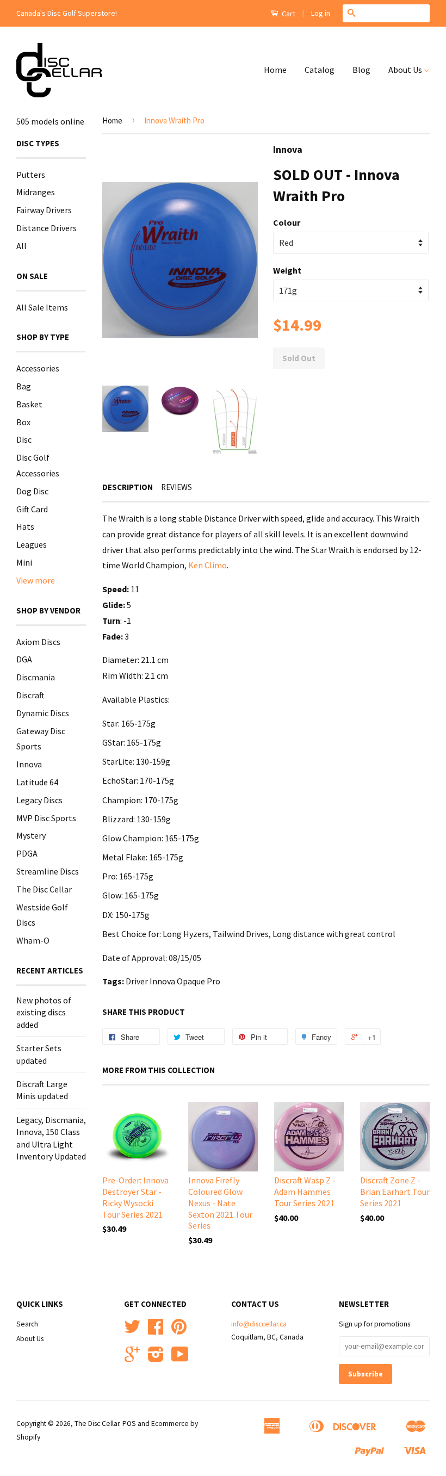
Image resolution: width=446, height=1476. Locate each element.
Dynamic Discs (42, 713)
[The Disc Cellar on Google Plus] (132, 1358)
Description (127, 487)
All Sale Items (42, 307)
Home (275, 69)
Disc (24, 439)
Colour (286, 222)
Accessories (37, 368)
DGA (24, 659)
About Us (406, 69)
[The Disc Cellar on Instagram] (155, 1358)
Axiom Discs (38, 641)
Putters (30, 174)
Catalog (319, 69)
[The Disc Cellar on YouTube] (180, 1358)
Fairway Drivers (44, 209)
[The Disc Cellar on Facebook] (155, 1330)
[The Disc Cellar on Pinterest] (179, 1330)
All (21, 245)
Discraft (30, 695)
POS (129, 1423)
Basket (29, 404)
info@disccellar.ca (259, 1324)
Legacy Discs (39, 800)
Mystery (31, 835)
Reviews (176, 487)
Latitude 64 (37, 782)
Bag (23, 386)
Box (23, 422)
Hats (25, 526)
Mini (24, 562)
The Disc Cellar (44, 889)
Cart (287, 13)
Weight (287, 270)
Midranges (35, 192)
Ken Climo (207, 565)
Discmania (35, 677)
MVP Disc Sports (46, 818)
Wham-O (32, 940)
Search (27, 1324)
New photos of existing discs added (43, 1012)
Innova (29, 764)
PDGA (27, 853)
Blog (361, 69)
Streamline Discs (47, 871)
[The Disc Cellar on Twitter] (132, 1330)
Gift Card (32, 509)
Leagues (31, 544)
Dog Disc (32, 491)
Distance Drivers (46, 227)
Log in (320, 13)
